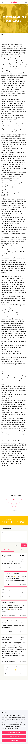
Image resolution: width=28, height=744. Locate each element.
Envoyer (24, 545)
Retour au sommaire (7, 34)
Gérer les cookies (14, 736)
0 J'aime (8, 584)
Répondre (12, 568)
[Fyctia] (14, 2)
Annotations (20, 550)
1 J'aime (5, 568)
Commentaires (7, 549)
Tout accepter (14, 740)
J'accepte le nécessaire (14, 732)
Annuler (16, 545)
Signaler (14, 511)
